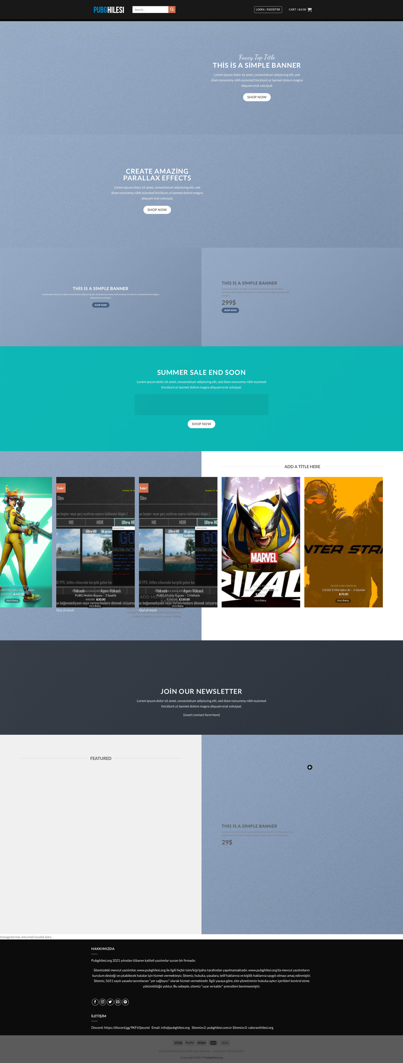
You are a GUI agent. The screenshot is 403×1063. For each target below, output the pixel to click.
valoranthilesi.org (260, 1027)
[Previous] (224, 621)
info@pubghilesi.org (175, 1027)
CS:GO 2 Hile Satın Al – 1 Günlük (343, 590)
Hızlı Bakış (260, 600)
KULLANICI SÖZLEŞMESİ (228, 1051)
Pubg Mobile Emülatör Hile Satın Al (185, 1051)
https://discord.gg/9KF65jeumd (127, 1027)
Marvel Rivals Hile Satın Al (261, 590)
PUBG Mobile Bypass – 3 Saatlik (95, 595)
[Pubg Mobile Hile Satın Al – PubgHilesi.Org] (108, 9)
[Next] (235, 621)
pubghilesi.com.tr (219, 1027)
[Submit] (171, 9)
